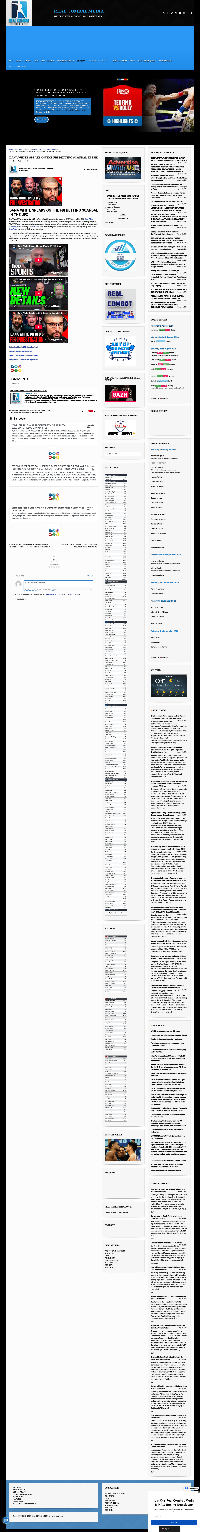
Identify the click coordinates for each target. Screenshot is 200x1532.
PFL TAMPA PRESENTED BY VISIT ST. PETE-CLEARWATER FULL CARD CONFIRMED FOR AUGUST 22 (164, 304)
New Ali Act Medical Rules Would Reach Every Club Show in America (168, 1268)
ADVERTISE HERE (111, 1263)
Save (91, 411)
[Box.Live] (159, 397)
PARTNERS (17, 1499)
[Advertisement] (100, 41)
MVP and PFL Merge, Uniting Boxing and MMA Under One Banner (168, 1445)
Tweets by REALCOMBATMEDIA (116, 1212)
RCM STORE (109, 1253)
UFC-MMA (18, 149)
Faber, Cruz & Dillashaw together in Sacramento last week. (169, 1074)
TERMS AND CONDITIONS (22, 1494)
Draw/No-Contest (113, 207)
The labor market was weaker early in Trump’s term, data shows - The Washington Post (168, 717)
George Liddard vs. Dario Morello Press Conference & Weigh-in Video (165, 233)
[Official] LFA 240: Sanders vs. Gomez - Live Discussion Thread (167, 1044)
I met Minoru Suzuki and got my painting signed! (169, 1035)
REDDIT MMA (159, 1025)
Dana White (89, 219)
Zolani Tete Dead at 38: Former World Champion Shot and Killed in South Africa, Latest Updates (61, 96)
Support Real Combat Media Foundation (23, 355)
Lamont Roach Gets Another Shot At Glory (166, 1243)
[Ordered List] (37, 589)
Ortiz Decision (112, 212)
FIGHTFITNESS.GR (112, 1260)
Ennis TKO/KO (112, 202)
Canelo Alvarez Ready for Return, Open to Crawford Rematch (166, 1217)
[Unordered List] (40, 589)
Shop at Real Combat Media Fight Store (23, 359)
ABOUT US (17, 1487)
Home (11, 149)
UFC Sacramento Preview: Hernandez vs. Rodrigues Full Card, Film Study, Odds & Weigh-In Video (169, 186)
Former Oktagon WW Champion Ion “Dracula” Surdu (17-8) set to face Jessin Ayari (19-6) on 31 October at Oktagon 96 (168, 1067)
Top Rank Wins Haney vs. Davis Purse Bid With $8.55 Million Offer (168, 1297)
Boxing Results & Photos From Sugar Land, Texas (167, 226)
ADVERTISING (18, 1501)
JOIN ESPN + (109, 1265)
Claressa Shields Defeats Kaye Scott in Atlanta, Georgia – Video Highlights (168, 248)
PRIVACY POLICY (19, 1490)
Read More (41, 115)
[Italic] (28, 589)
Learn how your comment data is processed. (64, 594)
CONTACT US (18, 1497)
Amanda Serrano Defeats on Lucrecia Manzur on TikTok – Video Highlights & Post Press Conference (168, 195)
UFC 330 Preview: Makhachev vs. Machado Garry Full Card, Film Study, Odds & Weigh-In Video (168, 264)
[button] (20, 105)
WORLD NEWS (159, 710)
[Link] (49, 589)
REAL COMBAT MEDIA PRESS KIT (25, 1504)
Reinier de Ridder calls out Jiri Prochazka (166, 1039)
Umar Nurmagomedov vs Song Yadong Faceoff (169, 1160)
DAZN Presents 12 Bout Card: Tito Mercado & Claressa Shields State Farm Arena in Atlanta (169, 277)
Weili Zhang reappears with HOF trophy (166, 1031)
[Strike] (34, 589)
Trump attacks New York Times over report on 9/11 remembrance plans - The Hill (168, 879)
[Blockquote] (43, 589)
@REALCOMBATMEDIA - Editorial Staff (28, 390)
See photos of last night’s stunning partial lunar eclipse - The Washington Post (168, 957)
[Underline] (31, 589)
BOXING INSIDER (161, 1183)
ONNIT (107, 1256)
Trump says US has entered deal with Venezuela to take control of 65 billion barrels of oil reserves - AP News (169, 783)
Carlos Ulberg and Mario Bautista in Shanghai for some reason (168, 1115)
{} (51, 589)
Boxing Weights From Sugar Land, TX (165, 271)
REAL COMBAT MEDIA (79, 11)
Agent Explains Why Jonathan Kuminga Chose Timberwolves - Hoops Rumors (168, 814)
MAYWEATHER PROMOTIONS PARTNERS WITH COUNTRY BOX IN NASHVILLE (169, 291)
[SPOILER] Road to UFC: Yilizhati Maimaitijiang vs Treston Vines (168, 1051)
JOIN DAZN (109, 1267)
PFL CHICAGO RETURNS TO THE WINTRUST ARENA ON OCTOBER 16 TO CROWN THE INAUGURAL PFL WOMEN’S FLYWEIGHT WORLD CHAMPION (169, 217)
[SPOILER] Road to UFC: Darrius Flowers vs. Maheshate (167, 1130)
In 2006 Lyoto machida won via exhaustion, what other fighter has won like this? (167, 1165)
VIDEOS (26, 149)
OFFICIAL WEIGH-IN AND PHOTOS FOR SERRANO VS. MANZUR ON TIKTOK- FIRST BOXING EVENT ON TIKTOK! (167, 240)
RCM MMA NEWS (36, 149)
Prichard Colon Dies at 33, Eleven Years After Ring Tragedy (168, 284)
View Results (123, 218)
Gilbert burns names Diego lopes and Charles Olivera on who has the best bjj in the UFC (168, 1089)
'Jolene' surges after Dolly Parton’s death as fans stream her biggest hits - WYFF (169, 942)
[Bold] (25, 589)
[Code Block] (46, 589)
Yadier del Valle (33, 226)
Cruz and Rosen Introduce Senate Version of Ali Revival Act (168, 1416)
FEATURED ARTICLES (51, 149)
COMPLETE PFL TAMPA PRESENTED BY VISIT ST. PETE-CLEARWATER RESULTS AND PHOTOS (169, 159)
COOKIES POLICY (19, 1492)
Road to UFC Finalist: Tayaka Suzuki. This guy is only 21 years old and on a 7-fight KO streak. (169, 1109)
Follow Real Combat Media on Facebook (23, 347)
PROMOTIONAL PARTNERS (115, 1251)
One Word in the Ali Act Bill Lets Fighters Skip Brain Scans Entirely (168, 1190)
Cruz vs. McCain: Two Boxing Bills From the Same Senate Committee (167, 1358)
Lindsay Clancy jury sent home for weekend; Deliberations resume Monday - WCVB (167, 986)
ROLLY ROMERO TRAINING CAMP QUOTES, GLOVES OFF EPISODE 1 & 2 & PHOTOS (167, 297)
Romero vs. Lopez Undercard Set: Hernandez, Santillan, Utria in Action (168, 1326)
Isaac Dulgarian (14, 226)
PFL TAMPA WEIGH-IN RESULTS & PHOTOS (167, 202)
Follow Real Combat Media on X (20, 351)
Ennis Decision (112, 205)
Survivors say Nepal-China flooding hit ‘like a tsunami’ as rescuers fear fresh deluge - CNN (168, 848)
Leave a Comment (92, 169)
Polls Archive (109, 222)
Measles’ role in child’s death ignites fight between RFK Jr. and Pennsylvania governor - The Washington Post (168, 749)
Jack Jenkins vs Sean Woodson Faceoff (166, 1171)
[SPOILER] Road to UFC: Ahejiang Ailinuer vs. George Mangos (168, 1137)
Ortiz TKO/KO (111, 209)
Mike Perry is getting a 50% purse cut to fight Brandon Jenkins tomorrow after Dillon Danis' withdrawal (168, 1058)
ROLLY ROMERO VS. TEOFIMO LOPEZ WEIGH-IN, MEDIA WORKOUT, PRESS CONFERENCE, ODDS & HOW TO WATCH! (167, 208)
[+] (54, 589)
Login (91, 576)
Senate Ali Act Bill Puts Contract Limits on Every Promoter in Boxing (169, 1387)
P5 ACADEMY (110, 1258)
